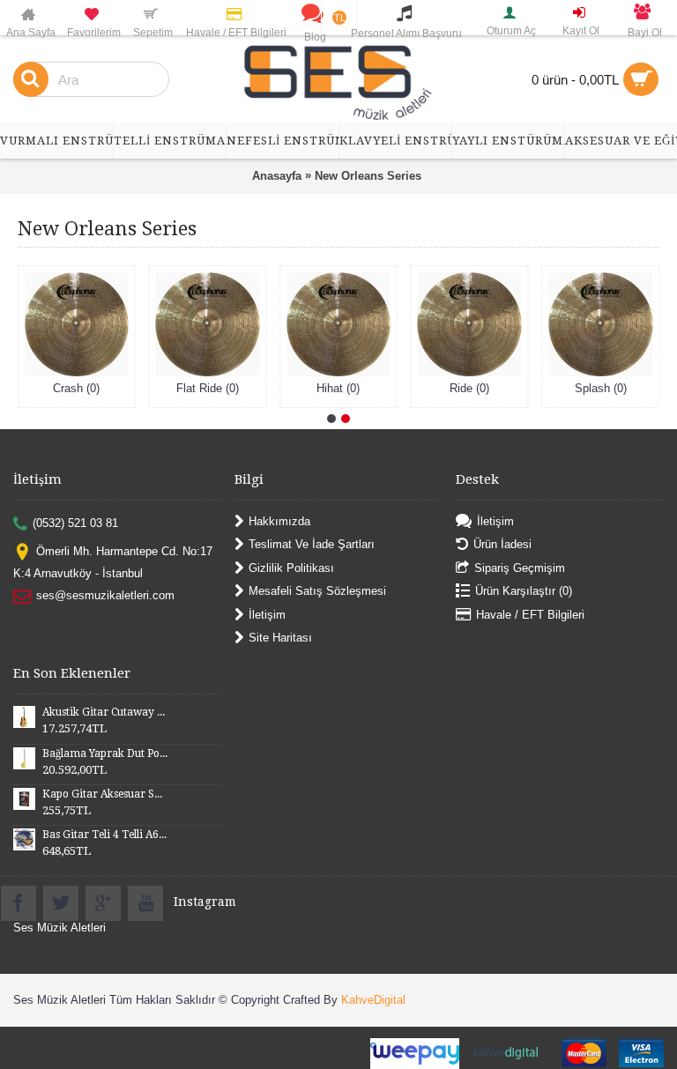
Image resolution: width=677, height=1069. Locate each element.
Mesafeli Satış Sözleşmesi (317, 591)
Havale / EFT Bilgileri (530, 613)
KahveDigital (373, 999)
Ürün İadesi (502, 544)
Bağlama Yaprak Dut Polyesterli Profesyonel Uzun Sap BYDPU (104, 753)
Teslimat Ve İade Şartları (312, 544)
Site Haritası (280, 637)
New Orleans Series (368, 175)
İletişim (267, 613)
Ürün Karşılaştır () (523, 591)
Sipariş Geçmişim (519, 567)
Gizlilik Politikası (291, 567)
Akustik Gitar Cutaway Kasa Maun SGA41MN (104, 712)
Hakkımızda (279, 521)
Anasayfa (276, 175)
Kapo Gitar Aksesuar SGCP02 (104, 794)
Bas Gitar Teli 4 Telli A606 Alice (104, 834)
